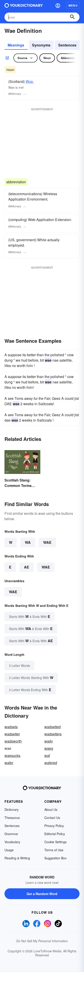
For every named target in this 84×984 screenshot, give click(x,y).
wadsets (11, 726)
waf (47, 755)
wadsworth (13, 741)
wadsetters (53, 733)
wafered (50, 762)
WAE (47, 542)
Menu (73, 5)
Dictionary (11, 809)
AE (26, 567)
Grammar (11, 833)
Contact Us (52, 817)
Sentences (67, 45)
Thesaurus (12, 817)
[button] (57, 5)
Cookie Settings (55, 842)
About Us (50, 809)
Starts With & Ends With (29, 616)
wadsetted (52, 726)
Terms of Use (53, 850)
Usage (9, 850)
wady (48, 741)
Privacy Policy (54, 825)
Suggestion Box (55, 858)
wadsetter (12, 733)
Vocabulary (12, 842)
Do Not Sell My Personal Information (42, 941)
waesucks (12, 755)
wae (13, 591)
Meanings (16, 45)
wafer (8, 762)
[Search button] (72, 17)
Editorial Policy (54, 833)
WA (28, 542)
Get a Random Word (42, 893)
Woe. (30, 81)
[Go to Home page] (23, 5)
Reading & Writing (17, 858)
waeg (48, 748)
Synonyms (41, 45)
